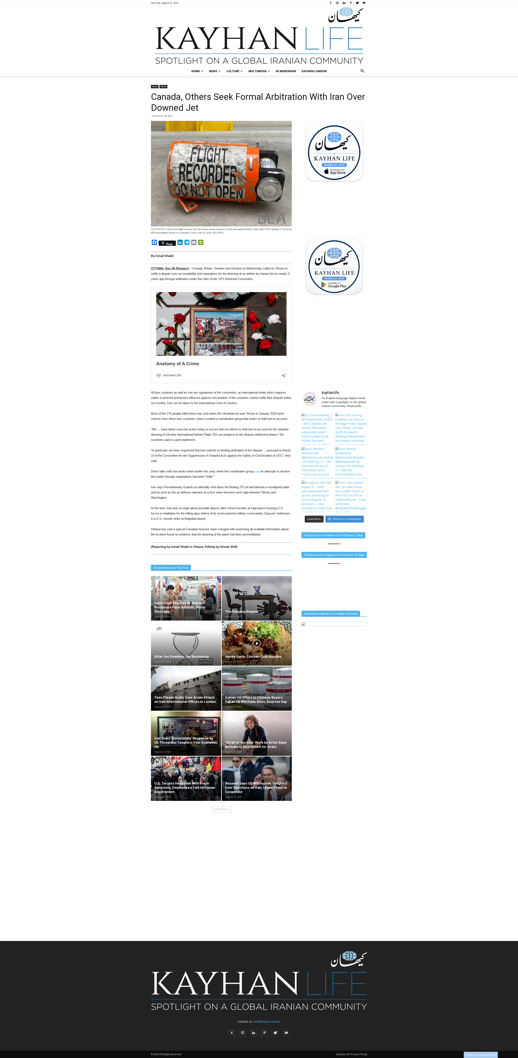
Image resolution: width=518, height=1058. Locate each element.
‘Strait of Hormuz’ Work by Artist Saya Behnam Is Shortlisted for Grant (255, 744)
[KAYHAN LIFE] (259, 36)
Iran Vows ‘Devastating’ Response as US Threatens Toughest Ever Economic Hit (186, 742)
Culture (232, 71)
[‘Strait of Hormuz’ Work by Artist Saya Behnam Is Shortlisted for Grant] (257, 733)
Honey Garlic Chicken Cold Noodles (253, 657)
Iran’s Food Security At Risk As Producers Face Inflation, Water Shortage (180, 607)
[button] (362, 71)
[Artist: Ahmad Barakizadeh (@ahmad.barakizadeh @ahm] (351, 462)
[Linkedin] (344, 3)
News (213, 71)
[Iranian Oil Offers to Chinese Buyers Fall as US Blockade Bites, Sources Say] (257, 688)
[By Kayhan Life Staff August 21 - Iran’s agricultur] (317, 496)
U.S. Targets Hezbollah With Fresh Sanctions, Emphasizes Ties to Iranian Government (184, 787)
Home (195, 71)
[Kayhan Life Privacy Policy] (351, 1054)
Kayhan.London (314, 71)
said (257, 471)
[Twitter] (357, 3)
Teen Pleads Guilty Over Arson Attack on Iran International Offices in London (185, 699)
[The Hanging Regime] (257, 598)
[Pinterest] (351, 3)
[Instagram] (337, 3)
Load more (220, 809)
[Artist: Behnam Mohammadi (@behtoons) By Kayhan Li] (317, 462)
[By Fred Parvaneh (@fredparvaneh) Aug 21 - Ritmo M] (317, 429)
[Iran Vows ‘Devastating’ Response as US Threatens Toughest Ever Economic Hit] (186, 733)
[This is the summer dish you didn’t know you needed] (351, 496)
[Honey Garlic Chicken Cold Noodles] (257, 643)
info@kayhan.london (266, 1021)
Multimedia (257, 71)
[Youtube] (364, 3)
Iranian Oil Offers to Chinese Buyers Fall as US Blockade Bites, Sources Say (256, 699)
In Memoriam (286, 71)
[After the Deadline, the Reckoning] (186, 643)
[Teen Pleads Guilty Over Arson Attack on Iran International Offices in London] (186, 688)
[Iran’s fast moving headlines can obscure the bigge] (351, 429)
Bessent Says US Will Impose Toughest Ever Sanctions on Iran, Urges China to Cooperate (256, 787)
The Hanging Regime (241, 611)
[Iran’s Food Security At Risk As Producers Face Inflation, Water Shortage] (186, 598)
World (163, 86)
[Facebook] (331, 3)
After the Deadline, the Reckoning (181, 657)
